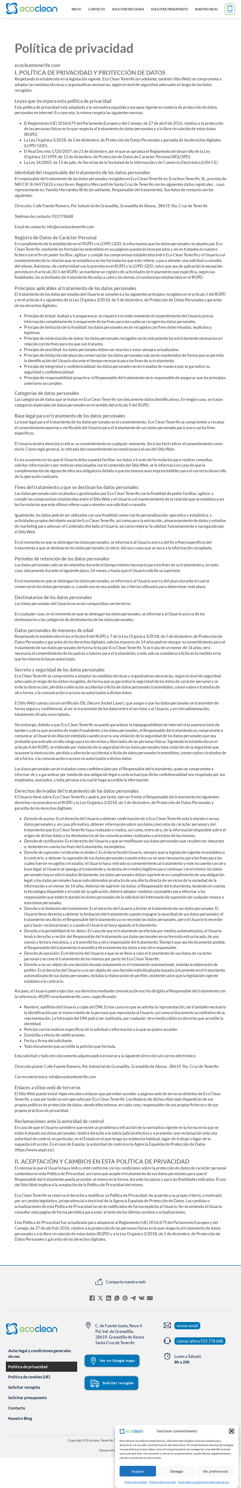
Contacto (96, 9)
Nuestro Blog (206, 9)
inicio (76, 9)
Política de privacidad (162, 1482)
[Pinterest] (125, 1297)
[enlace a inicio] (12, 9)
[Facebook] (92, 1297)
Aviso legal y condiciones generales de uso (203, 1482)
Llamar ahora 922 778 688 (200, 1341)
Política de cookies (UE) (29, 1376)
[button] (231, 1431)
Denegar (177, 1471)
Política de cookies (136, 1482)
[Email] (149, 1297)
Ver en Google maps (117, 1360)
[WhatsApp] (116, 1297)
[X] (100, 1297)
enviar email (187, 1325)
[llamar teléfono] (229, 9)
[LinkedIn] (108, 1297)
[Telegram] (133, 1297)
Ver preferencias (216, 1471)
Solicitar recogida (128, 9)
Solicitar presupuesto (169, 9)
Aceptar (138, 1471)
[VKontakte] (141, 1297)
